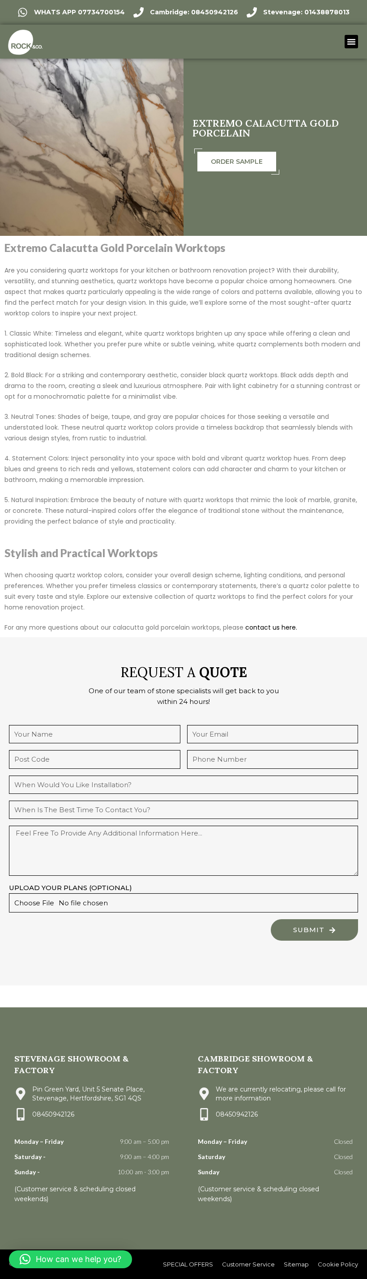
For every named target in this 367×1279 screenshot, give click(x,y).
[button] (351, 41)
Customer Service (248, 1264)
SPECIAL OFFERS (188, 1264)
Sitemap (296, 1264)
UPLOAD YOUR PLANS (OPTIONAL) (70, 887)
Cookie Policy (338, 1264)
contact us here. (271, 627)
